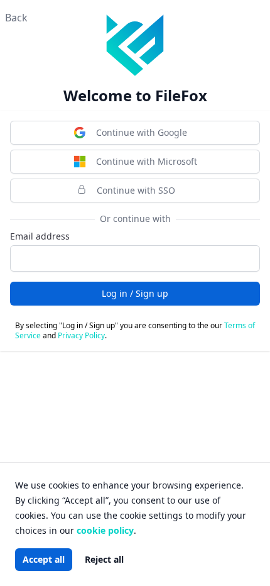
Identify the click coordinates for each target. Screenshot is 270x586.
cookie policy (105, 530)
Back (16, 18)
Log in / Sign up (135, 293)
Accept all (44, 559)
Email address (40, 236)
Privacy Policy (81, 335)
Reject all (104, 559)
